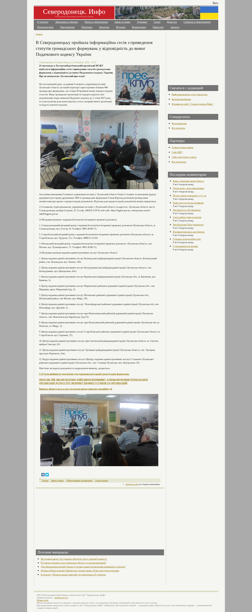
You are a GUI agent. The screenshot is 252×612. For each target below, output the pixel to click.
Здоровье (142, 22)
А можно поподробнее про (187, 239)
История (120, 27)
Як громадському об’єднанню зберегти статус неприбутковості (74, 558)
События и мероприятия (197, 22)
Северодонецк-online (182, 147)
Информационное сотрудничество (190, 94)
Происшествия (45, 27)
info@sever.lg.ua (61, 597)
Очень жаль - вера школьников (188, 188)
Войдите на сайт (131, 484)
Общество (158, 27)
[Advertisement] (68, 518)
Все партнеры (179, 161)
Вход (215, 2)
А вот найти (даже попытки (187, 217)
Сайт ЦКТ (177, 152)
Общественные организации (79, 480)
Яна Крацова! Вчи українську (188, 224)
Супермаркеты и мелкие (185, 246)
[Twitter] (47, 474)
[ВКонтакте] (43, 474)
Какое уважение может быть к (188, 181)
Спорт (157, 22)
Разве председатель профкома (188, 202)
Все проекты (178, 128)
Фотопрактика (179, 123)
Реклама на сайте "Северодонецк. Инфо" (192, 104)
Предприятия (67, 27)
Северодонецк (101, 480)
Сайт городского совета (184, 157)
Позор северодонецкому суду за (189, 195)
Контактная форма (181, 99)
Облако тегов (42, 600)
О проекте (42, 22)
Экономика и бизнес (66, 22)
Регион (45, 480)
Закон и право (122, 22)
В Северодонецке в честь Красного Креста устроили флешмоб (73, 562)
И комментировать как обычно (189, 231)
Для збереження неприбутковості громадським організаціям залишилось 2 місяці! (83, 566)
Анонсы (174, 27)
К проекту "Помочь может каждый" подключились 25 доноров (73, 574)
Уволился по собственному (187, 210)
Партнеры (86, 27)
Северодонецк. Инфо (74, 11)
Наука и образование (96, 22)
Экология (104, 27)
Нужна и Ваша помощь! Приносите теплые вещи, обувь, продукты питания (80, 570)
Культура (172, 22)
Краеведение (139, 27)
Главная (39, 34)
